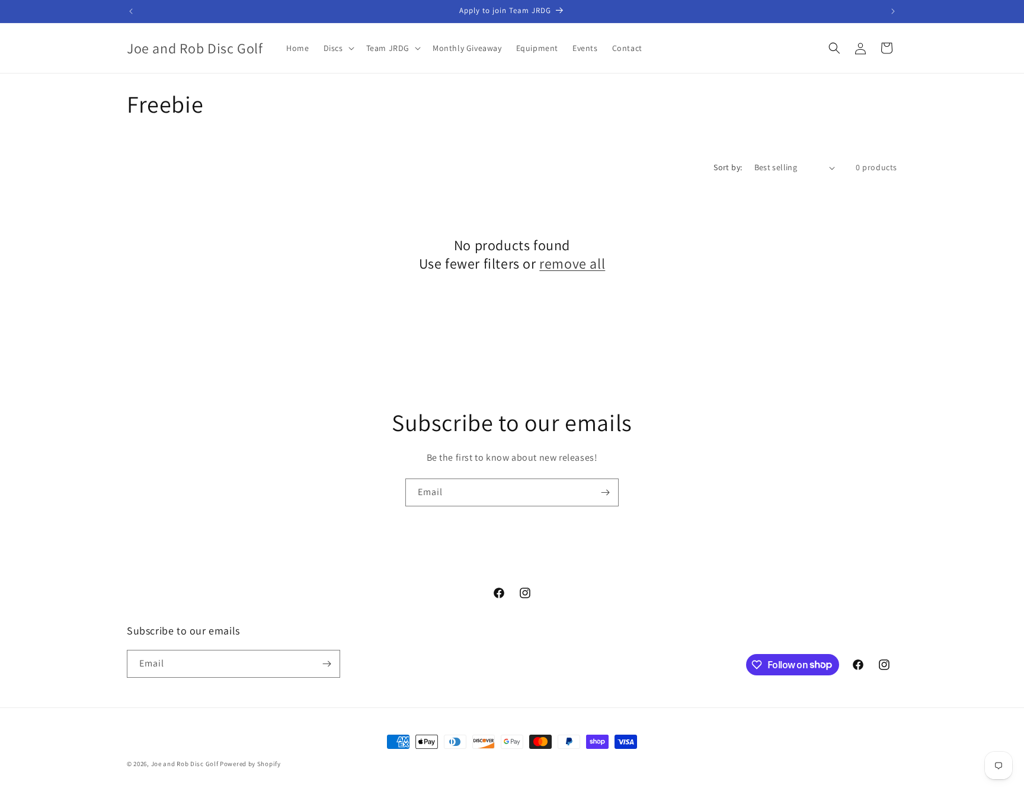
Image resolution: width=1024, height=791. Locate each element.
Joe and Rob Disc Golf (185, 764)
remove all (572, 263)
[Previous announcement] (131, 11)
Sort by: (727, 167)
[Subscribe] (605, 492)
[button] (337, 48)
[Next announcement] (893, 11)
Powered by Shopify (250, 764)
